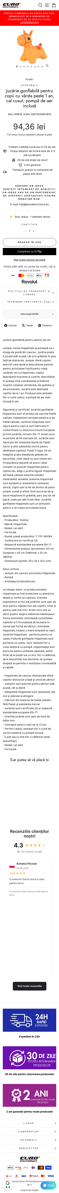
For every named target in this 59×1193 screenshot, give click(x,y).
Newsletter (29, 1148)
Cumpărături (28, 1131)
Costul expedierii (27, 134)
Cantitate (29, 224)
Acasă (29, 79)
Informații (29, 1140)
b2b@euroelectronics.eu (34, 204)
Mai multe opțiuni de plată (29, 259)
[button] (48, 1185)
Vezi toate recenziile (29, 986)
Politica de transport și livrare (29, 293)
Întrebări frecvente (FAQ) (29, 302)
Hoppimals (29, 85)
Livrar (28, 1123)
